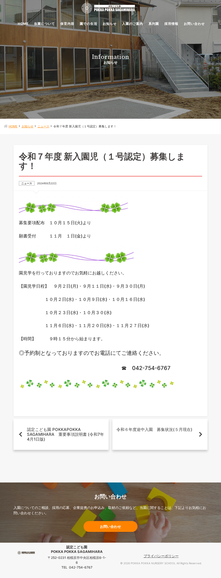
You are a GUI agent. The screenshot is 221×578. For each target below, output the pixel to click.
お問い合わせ (194, 24)
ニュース (43, 126)
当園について (44, 24)
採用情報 (171, 24)
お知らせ (110, 24)
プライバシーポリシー (161, 556)
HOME (23, 24)
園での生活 (88, 24)
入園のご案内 (132, 24)
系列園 (154, 24)
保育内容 (67, 24)
